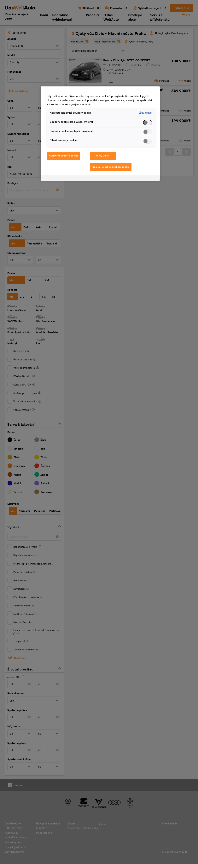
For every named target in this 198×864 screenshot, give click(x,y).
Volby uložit (102, 156)
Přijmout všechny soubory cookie (111, 167)
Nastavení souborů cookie (63, 156)
